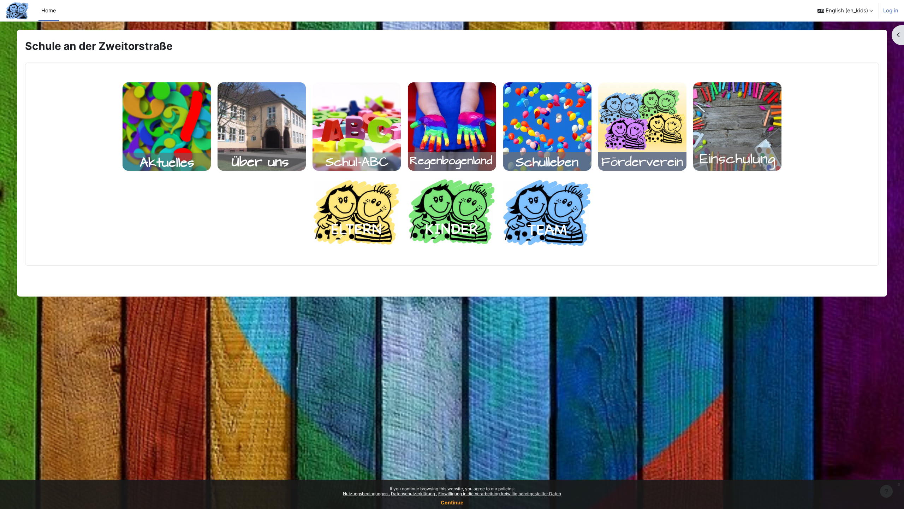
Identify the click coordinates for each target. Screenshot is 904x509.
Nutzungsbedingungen (366, 493)
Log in (890, 10)
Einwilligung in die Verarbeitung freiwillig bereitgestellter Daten (499, 493)
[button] (845, 10)
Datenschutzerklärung (413, 493)
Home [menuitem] (48, 10)
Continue (452, 502)
